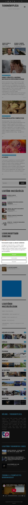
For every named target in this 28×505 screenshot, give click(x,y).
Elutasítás (14, 261)
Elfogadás (14, 254)
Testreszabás (14, 258)
